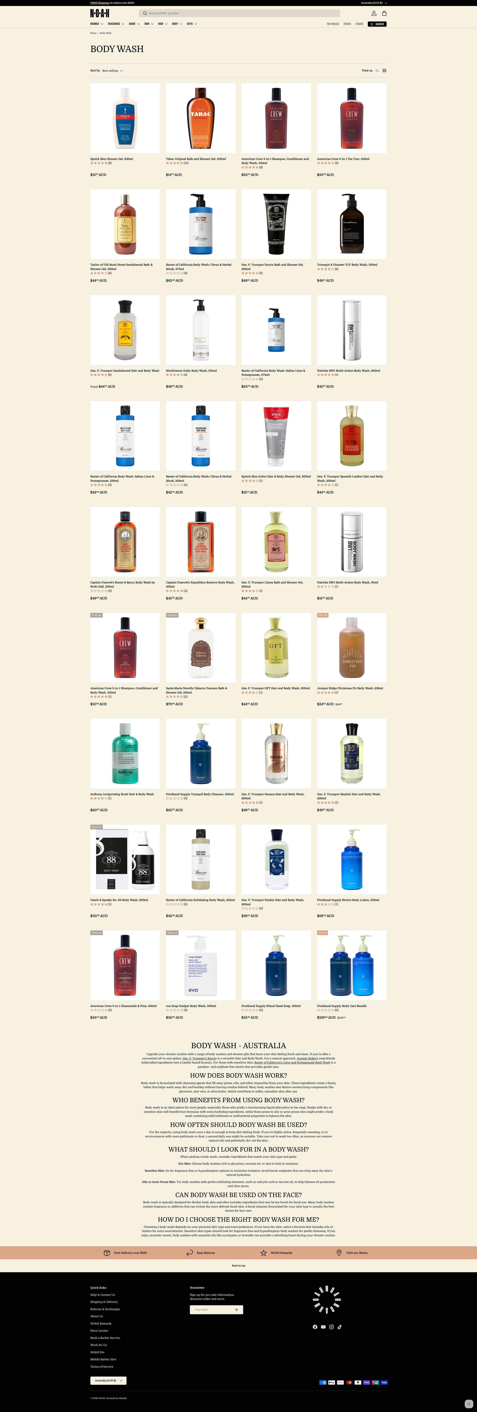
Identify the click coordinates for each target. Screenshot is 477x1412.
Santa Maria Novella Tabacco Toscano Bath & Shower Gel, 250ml (196, 690)
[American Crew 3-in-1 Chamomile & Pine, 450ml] (125, 965)
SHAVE (132, 24)
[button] (384, 13)
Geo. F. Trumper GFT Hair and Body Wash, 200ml (275, 688)
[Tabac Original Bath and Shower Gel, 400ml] (201, 118)
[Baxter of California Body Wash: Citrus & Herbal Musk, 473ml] (201, 224)
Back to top (238, 1265)
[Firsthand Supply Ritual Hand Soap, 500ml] (276, 965)
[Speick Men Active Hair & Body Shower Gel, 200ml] (276, 436)
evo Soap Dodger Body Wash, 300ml (191, 1006)
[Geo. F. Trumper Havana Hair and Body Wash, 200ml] (276, 753)
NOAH (102, 1398)
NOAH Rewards (101, 1323)
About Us (96, 1316)
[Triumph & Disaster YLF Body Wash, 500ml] (352, 224)
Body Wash (105, 33)
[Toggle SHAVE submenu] (138, 24)
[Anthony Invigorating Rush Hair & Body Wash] (125, 753)
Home (93, 33)
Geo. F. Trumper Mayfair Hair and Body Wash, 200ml (349, 796)
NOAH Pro (97, 1352)
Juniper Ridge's (307, 1058)
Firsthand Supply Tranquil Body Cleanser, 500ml (200, 794)
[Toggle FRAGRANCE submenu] (123, 24)
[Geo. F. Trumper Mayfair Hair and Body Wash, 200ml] (352, 753)
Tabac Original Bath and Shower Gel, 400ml (196, 159)
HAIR (160, 24)
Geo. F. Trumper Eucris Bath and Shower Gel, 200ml (272, 267)
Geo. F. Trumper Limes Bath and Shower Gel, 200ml (272, 584)
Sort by (95, 70)
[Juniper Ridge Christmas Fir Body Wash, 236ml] (352, 648)
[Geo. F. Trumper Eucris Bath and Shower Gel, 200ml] (276, 224)
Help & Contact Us (102, 1295)
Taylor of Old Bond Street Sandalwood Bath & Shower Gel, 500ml (121, 267)
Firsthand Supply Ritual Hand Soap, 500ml (271, 1006)
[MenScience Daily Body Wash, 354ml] (201, 330)
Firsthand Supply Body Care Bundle (342, 1006)
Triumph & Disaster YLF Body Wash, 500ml (347, 264)
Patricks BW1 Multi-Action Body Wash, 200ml (348, 370)
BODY (175, 24)
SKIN (146, 24)
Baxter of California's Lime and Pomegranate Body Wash (292, 1062)
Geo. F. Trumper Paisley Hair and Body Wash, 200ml (272, 902)
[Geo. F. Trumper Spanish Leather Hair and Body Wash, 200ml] (352, 436)
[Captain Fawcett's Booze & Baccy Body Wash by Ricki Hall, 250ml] (125, 542)
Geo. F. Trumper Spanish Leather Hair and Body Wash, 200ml (350, 478)
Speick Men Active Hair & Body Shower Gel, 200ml (276, 476)
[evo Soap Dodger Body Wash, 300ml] (201, 965)
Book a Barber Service (105, 1338)
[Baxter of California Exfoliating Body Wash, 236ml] (201, 859)
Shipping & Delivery (104, 1302)
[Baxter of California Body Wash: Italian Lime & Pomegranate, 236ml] (125, 436)
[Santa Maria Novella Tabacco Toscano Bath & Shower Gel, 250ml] (201, 648)
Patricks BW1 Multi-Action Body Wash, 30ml (347, 582)
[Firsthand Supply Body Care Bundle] (352, 965)
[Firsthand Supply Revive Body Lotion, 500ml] (352, 859)
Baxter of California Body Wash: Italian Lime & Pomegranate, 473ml (273, 373)
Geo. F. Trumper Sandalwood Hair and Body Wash (124, 370)
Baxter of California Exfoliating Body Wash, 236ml (200, 900)
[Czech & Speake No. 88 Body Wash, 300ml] (125, 859)
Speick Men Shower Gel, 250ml (111, 159)
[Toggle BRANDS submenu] (102, 24)
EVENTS (347, 24)
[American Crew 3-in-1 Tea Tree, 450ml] (352, 118)
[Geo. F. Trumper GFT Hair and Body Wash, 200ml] (276, 648)
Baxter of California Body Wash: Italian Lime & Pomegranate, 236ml (122, 478)
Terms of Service (101, 1366)
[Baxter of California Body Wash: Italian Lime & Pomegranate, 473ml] (276, 330)
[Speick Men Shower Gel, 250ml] (125, 118)
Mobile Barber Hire (103, 1359)
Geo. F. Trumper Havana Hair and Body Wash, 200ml (272, 796)
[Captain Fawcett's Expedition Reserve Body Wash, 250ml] (201, 542)
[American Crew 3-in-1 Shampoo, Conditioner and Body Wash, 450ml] (276, 118)
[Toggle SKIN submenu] (152, 24)
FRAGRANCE (114, 24)
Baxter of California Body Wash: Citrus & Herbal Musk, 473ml (198, 267)
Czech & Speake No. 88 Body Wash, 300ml (119, 900)
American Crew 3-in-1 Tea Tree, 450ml (343, 159)
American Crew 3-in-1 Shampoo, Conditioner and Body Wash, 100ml (124, 690)
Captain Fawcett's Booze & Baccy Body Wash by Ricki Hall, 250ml (122, 584)
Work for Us (98, 1345)
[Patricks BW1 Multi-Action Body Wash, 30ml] (352, 542)
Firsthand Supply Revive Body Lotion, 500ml (348, 900)
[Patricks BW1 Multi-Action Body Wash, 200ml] (352, 330)
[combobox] (239, 13)
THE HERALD (333, 24)
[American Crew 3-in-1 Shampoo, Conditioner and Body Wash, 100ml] (125, 648)
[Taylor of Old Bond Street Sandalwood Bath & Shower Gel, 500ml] (125, 224)
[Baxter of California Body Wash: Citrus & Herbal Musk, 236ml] (201, 436)
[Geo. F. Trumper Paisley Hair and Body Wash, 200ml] (276, 859)
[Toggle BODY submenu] (181, 24)
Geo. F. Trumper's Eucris (200, 1058)
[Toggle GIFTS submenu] (195, 24)
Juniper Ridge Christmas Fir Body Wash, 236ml (350, 688)
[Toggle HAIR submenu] (166, 24)
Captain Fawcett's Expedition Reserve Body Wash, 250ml (200, 584)
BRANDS (94, 24)
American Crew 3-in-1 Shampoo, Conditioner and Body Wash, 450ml (275, 161)
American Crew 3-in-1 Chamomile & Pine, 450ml (123, 1006)
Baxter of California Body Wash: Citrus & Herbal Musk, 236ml (198, 478)
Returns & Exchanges (105, 1309)
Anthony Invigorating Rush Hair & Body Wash (122, 794)
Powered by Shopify (116, 1398)
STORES (359, 24)
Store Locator (99, 1330)
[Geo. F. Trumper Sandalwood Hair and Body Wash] (125, 330)
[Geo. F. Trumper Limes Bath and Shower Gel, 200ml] (276, 542)
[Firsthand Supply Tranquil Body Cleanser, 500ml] (201, 753)
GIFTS (190, 24)
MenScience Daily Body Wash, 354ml (191, 370)
